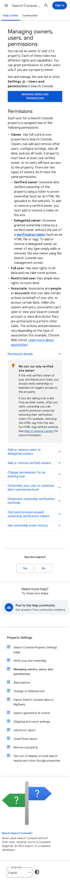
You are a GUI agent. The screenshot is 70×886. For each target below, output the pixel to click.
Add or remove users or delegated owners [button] (24, 452)
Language (16, 867)
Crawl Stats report (25, 739)
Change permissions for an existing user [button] (26, 474)
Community (30, 15)
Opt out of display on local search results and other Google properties (37, 758)
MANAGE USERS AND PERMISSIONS (35, 96)
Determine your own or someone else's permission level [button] (31, 488)
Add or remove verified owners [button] (29, 463)
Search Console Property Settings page (35, 650)
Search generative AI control (32, 713)
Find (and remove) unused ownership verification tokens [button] (28, 514)
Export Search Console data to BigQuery (34, 702)
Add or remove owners (38, 431)
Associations (22, 682)
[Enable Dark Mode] (37, 872)
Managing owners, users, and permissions (33, 672)
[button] (6, 5)
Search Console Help (26, 6)
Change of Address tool (29, 691)
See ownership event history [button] (28, 526)
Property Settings (19, 638)
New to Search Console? (17, 833)
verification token (31, 235)
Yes (25, 568)
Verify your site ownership (30, 660)
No (43, 568)
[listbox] (19, 872)
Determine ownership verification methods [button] (31, 501)
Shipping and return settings (32, 721)
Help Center (10, 15)
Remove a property (26, 747)
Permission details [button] (20, 354)
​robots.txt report (25, 730)
